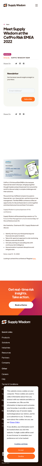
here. (34, 258)
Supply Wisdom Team (20, 58)
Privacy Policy (15, 422)
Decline (21, 456)
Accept (21, 450)
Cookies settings (21, 444)
